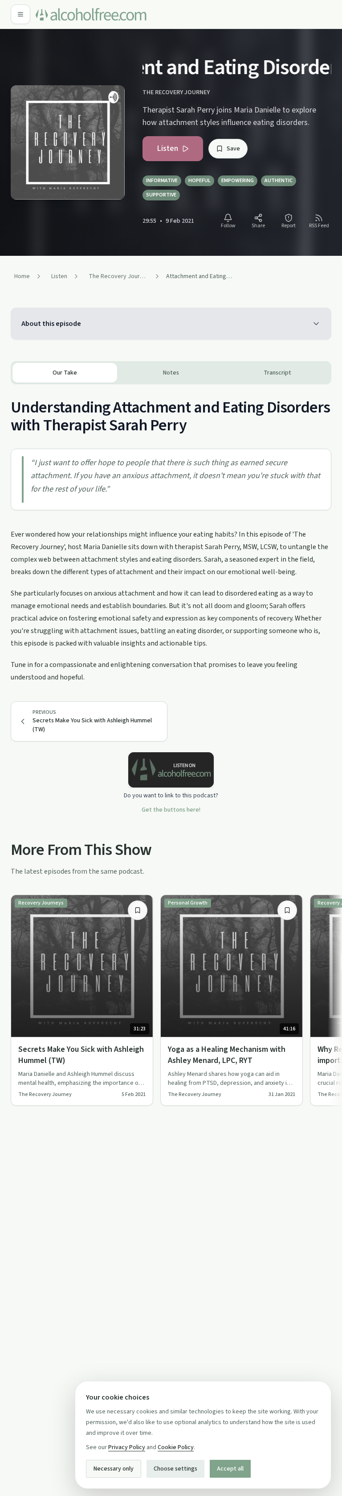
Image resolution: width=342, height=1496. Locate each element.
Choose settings (175, 1468)
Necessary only (114, 1468)
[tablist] (171, 372)
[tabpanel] (171, 533)
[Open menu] (20, 14)
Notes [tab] (171, 372)
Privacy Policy (126, 1447)
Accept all (230, 1468)
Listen (167, 148)
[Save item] (137, 910)
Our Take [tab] (65, 372)
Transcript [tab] (277, 372)
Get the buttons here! (171, 809)
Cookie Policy (176, 1447)
